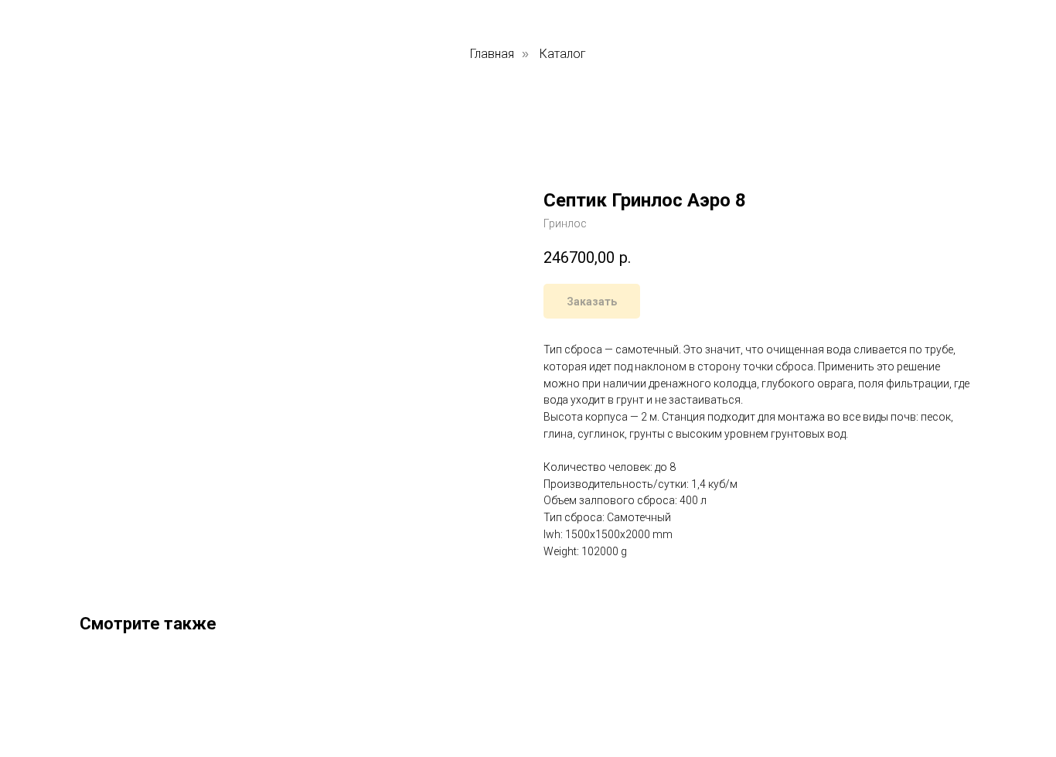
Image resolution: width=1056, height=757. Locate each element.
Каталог (563, 53)
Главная (492, 53)
